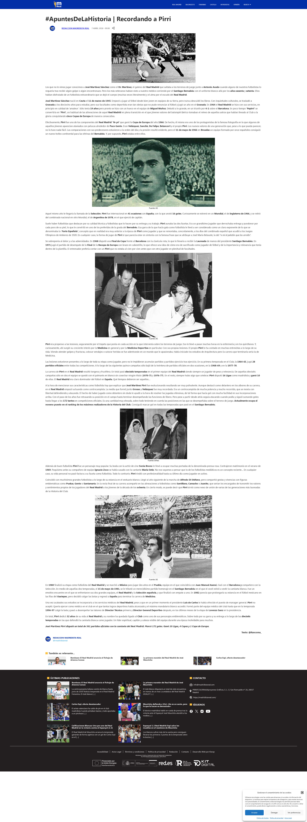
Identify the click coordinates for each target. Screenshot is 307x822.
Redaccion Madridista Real (75, 28)
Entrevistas (225, 5)
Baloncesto (190, 5)
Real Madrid (176, 5)
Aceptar (254, 813)
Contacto (185, 751)
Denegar (274, 813)
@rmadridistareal (60, 640)
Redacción (173, 751)
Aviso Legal (288, 818)
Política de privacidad (276, 818)
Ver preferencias (294, 813)
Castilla (213, 5)
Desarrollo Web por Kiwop (204, 751)
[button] (302, 792)
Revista (246, 5)
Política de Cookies (263, 818)
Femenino (202, 5)
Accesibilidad (102, 751)
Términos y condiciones (134, 751)
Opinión (236, 5)
